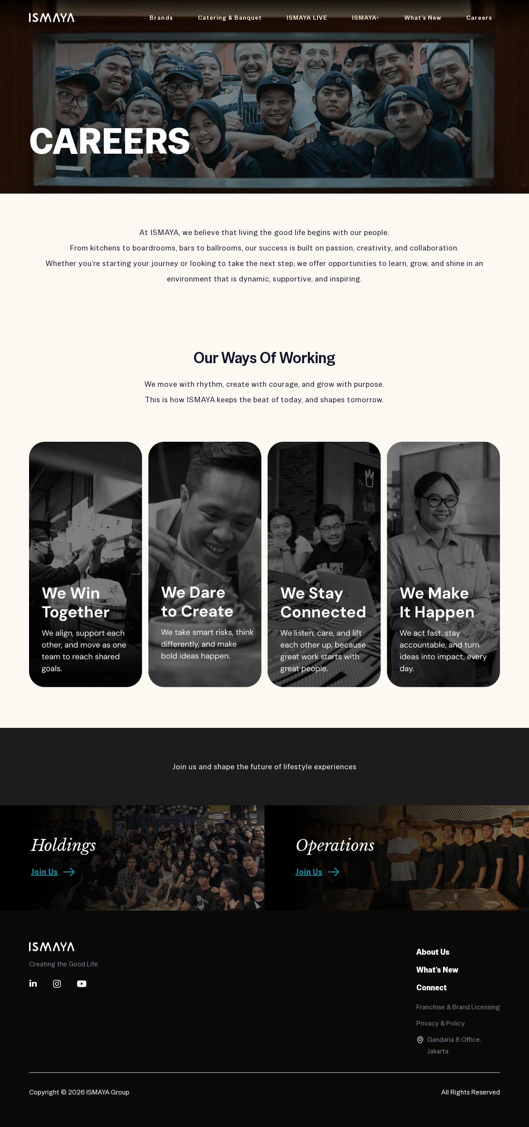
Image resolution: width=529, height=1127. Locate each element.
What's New (422, 18)
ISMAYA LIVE (307, 18)
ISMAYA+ (366, 18)
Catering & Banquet (230, 18)
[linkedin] (33, 983)
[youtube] (81, 983)
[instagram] (57, 983)
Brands (161, 18)
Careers (479, 18)
